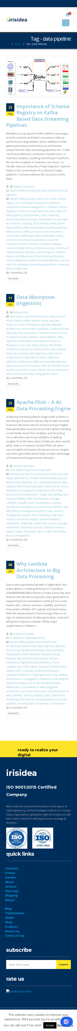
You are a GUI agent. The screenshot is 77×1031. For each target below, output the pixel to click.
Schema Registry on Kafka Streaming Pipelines (33, 260)
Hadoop (27, 223)
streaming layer (26, 703)
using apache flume (46, 373)
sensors (28, 695)
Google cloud (26, 502)
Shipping (11, 895)
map (49, 511)
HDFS (19, 670)
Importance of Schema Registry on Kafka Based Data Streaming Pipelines (38, 115)
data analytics (30, 336)
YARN (48, 531)
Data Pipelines (31, 215)
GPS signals (31, 666)
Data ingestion (58, 211)
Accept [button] (50, 1025)
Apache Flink (13, 482)
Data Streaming (50, 215)
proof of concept (26, 369)
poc (15, 365)
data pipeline (14, 215)
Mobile (56, 683)
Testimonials (14, 913)
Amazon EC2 (22, 478)
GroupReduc (42, 502)
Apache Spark (35, 641)
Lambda (28, 670)
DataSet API (29, 490)
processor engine (27, 519)
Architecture (34, 190)
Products (11, 927)
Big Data (26, 482)
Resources (12, 931)
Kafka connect (14, 231)
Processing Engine (40, 469)
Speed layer (58, 695)
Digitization (26, 662)
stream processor (32, 527)
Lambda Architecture (46, 670)
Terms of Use (14, 936)
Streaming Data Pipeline (20, 699)
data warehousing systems (32, 658)
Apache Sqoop (39, 320)
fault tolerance (42, 662)
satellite (17, 695)
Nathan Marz (13, 687)
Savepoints (12, 523)
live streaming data (39, 683)
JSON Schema (41, 223)
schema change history (19, 248)
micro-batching (40, 515)
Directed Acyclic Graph (34, 494)
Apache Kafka (17, 190)
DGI (17, 494)
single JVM (26, 523)
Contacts (11, 868)
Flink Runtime (40, 498)
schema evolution (44, 248)
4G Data (14, 474)
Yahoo (40, 531)
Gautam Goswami (23, 186)
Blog (8, 909)
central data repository (34, 328)
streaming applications (42, 264)
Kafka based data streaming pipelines (45, 227)
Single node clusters (45, 523)
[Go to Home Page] (7, 44)
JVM (65, 506)
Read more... (14, 278)
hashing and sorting (17, 506)
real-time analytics (50, 243)
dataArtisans (13, 490)
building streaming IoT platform (41, 202)
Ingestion (53, 357)
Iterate (34, 506)
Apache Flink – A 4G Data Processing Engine (43, 405)
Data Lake (25, 345)
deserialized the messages (22, 219)
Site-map (11, 891)
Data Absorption (28, 332)
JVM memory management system (26, 511)
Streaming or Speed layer (51, 703)
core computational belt (47, 482)
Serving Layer (42, 695)
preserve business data (32, 365)
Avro (19, 202)
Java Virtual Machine (50, 506)
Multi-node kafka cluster (49, 235)
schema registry (45, 252)
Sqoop (51, 369)
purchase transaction (33, 691)
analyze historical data (43, 478)
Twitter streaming (25, 531)
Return (10, 900)
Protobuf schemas (28, 243)
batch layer (36, 646)
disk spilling (55, 494)
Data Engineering (51, 190)
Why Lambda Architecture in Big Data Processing (38, 570)
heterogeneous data (41, 353)
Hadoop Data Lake (44, 349)
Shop (8, 922)
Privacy (10, 873)
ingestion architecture (18, 361)
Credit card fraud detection (32, 211)
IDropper (41, 357)
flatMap (21, 498)
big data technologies (32, 650)
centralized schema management (25, 207)
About (9, 882)
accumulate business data (39, 316)
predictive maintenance (19, 239)
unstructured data (23, 373)
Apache (62, 478)
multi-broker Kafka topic (20, 235)
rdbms (42, 369)
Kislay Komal (20, 312)
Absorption (16, 316)
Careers (10, 877)
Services (10, 886)
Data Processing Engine (30, 486)
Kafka (36, 361)
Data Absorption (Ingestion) (35, 300)
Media (9, 918)
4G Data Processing (32, 474)
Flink (29, 498)
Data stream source (57, 486)
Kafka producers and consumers (43, 231)
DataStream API (46, 490)
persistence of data (33, 687)
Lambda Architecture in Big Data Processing (31, 674)
